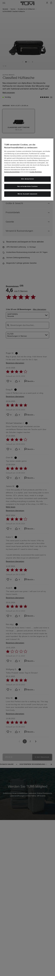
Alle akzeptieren (27, 179)
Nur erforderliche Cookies (27, 186)
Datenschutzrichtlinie (12, 172)
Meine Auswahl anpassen (27, 194)
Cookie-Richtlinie (35, 172)
